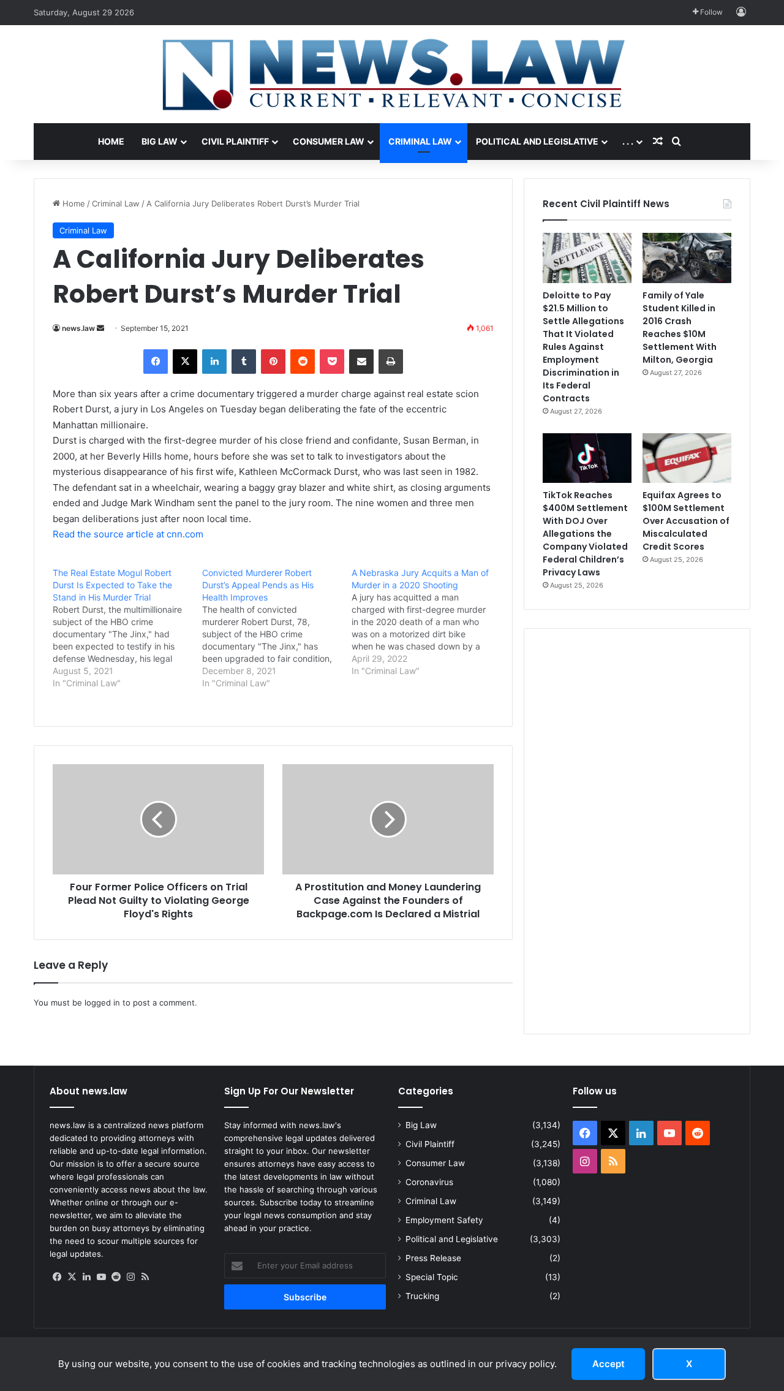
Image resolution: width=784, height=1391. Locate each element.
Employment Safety (444, 1220)
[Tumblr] (244, 361)
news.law (78, 328)
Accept (608, 1364)
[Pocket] (332, 361)
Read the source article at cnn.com (128, 534)
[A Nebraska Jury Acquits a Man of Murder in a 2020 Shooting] (426, 622)
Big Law (159, 141)
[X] (185, 361)
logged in (102, 1002)
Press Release (433, 1258)
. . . (627, 141)
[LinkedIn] (214, 361)
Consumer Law (328, 141)
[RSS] (145, 1277)
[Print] (391, 361)
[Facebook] (155, 361)
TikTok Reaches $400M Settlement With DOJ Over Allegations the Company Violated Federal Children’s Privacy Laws (585, 533)
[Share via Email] (361, 361)
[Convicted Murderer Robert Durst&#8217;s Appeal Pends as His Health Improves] (277, 628)
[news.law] (392, 74)
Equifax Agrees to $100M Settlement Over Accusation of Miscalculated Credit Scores (686, 521)
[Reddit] (302, 361)
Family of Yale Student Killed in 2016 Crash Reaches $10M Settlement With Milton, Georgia (680, 327)
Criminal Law (420, 141)
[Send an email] (100, 328)
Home (111, 141)
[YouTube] (101, 1277)
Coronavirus (429, 1182)
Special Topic (431, 1277)
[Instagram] (130, 1277)
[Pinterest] (273, 361)
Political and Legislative (537, 141)
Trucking (422, 1296)
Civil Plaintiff (235, 141)
